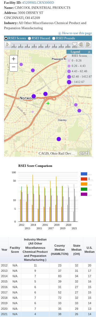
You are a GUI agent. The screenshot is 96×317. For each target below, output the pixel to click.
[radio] (6, 39)
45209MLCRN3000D (38, 3)
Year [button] (4, 249)
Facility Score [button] (15, 249)
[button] (8, 44)
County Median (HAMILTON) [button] (60, 249)
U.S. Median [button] (90, 249)
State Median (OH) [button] (76, 249)
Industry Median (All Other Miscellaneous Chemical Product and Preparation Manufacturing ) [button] (36, 249)
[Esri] (84, 152)
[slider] (75, 44)
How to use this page (76, 33)
